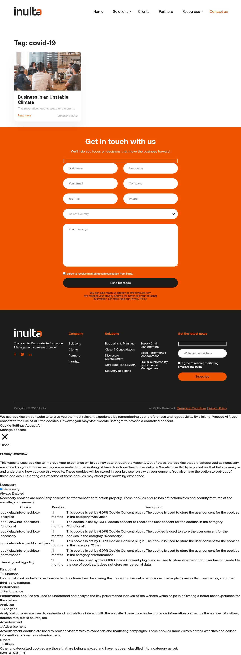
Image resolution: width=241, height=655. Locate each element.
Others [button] (5, 640)
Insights (74, 361)
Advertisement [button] (11, 622)
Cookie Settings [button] (12, 425)
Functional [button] (8, 569)
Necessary (11, 489)
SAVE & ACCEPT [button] (13, 653)
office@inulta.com (140, 292)
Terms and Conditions (191, 408)
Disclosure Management (114, 357)
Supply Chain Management (149, 345)
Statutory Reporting (118, 370)
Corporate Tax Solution (120, 364)
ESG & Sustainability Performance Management (154, 365)
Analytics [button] (7, 604)
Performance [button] (10, 587)
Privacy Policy (138, 298)
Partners (74, 355)
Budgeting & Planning (120, 343)
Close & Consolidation (120, 349)
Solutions (75, 343)
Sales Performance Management (153, 354)
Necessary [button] (8, 484)
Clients (73, 349)
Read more (24, 115)
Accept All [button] (33, 425)
